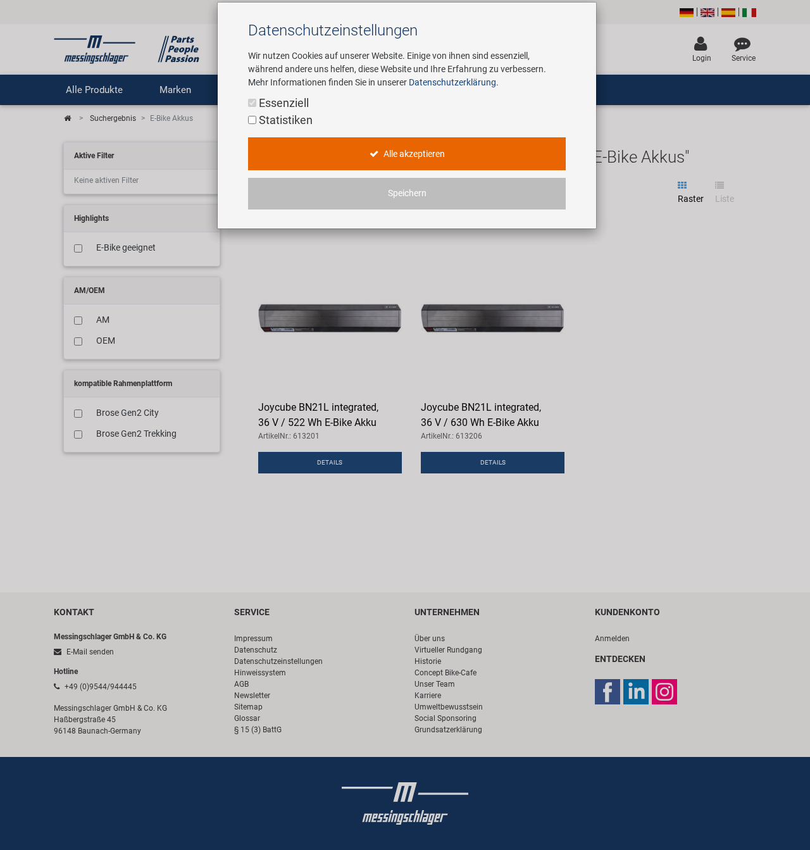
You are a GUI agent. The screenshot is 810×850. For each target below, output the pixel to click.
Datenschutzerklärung (452, 82)
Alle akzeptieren (413, 154)
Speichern (407, 193)
